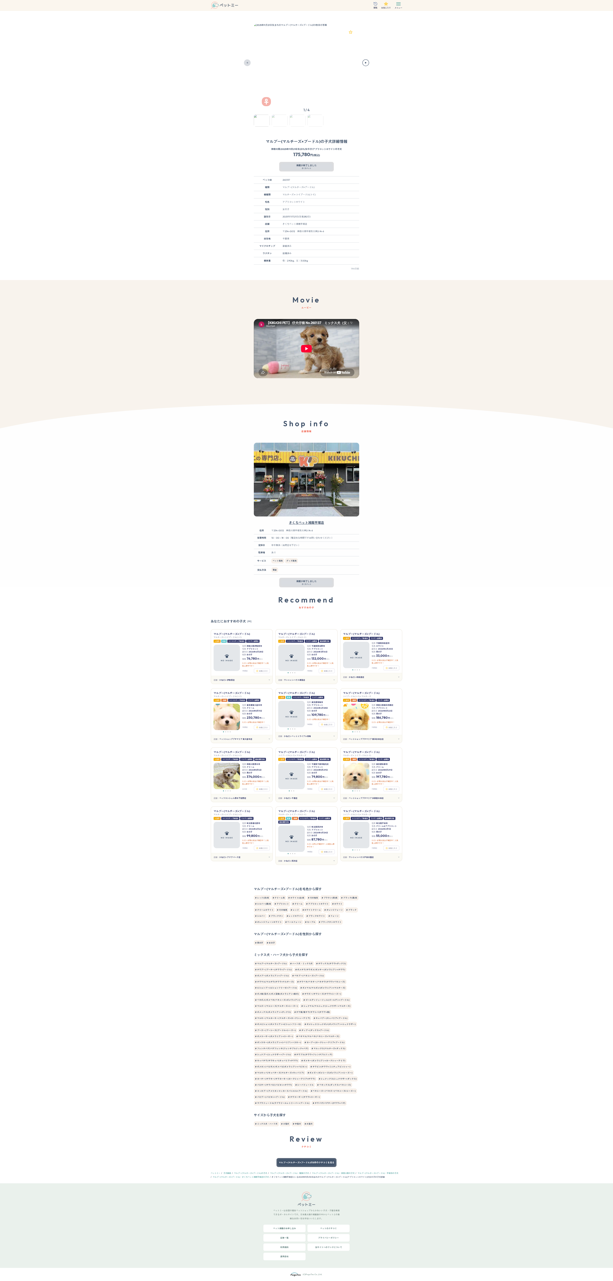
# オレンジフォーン (333, 910)
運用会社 (284, 1256)
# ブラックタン (276, 916)
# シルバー (260, 916)
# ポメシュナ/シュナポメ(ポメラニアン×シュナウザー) (330, 1024)
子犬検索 (227, 1173)
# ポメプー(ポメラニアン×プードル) (272, 975)
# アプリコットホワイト (317, 904)
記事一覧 (284, 1237)
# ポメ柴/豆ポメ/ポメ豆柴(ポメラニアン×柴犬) (277, 994)
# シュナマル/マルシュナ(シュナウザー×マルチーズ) (325, 1006)
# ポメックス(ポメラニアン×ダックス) (273, 1012)
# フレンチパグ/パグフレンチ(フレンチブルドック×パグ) (281, 1048)
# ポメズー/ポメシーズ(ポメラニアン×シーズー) (330, 1073)
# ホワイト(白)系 (296, 898)
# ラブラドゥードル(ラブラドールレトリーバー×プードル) (282, 1103)
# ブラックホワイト (315, 916)
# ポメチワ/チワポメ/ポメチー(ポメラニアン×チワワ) (320, 969)
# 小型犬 (285, 1124)
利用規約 (284, 1247)
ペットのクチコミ (328, 1228)
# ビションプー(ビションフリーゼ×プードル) (276, 988)
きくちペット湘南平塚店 (306, 523)
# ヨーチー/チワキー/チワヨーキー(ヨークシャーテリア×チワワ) (285, 1079)
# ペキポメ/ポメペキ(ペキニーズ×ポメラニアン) (277, 1000)
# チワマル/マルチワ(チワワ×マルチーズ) (274, 982)
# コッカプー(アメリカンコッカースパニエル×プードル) (281, 1091)
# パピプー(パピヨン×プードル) (270, 1097)
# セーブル (310, 922)
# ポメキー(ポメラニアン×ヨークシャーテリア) (323, 1060)
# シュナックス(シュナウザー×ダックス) (338, 1079)
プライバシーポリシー (328, 1237)
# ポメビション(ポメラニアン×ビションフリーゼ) (278, 1024)
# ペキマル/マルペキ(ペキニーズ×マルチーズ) (317, 1036)
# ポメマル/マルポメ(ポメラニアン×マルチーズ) (322, 988)
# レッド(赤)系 (262, 898)
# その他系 (313, 898)
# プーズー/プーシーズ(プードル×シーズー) (275, 1030)
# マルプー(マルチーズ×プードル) (271, 963)
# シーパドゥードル (304, 1085)
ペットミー (215, 1173)
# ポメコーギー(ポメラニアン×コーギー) (274, 1036)
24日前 (244, 789)
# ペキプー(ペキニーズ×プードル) (308, 975)
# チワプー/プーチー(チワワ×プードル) (273, 969)
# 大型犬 (309, 1124)
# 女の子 (271, 943)
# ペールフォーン (293, 922)
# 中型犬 (297, 1124)
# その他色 (282, 910)
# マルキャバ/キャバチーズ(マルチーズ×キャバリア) (279, 1073)
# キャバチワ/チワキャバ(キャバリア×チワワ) (276, 1060)
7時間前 (245, 671)
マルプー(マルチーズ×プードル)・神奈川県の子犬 (333, 1173)
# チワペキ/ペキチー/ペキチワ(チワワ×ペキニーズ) (321, 982)
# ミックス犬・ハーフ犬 (266, 1124)
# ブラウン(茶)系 (330, 898)
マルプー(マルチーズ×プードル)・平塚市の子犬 (378, 1173)
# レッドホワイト (295, 916)
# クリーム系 (279, 898)
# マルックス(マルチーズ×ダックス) (328, 1048)
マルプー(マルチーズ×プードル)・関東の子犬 (289, 1173)
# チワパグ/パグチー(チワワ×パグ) (329, 1103)
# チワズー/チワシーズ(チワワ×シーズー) (321, 994)
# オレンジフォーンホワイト (268, 922)
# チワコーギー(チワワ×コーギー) (304, 1097)
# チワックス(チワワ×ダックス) (331, 963)
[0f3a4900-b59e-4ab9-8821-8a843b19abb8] (351, 32)
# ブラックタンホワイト (330, 922)
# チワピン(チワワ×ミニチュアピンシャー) (330, 1066)
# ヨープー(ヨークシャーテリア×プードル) (324, 1042)
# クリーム (297, 904)
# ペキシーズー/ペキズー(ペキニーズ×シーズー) (333, 1091)
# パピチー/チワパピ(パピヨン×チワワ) (273, 1085)
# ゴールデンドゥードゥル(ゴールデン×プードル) (326, 1000)
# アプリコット (282, 904)
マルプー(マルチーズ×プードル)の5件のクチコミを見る (306, 1162)
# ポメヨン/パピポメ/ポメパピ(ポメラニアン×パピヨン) (281, 1066)
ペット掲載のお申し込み (284, 1228)
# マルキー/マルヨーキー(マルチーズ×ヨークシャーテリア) (282, 1018)
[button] (247, 62)
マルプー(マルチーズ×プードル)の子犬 (250, 1173)
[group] (306, 62)
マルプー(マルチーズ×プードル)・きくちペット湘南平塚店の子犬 (241, 1177)
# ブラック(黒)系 (349, 898)
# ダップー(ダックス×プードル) (314, 1030)
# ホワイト (337, 904)
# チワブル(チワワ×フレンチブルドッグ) (313, 1054)
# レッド (295, 910)
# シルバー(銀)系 (263, 904)
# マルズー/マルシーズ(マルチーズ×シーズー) (276, 1006)
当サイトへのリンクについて (328, 1247)
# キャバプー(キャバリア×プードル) (330, 1018)
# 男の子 (259, 943)
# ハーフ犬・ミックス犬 (301, 963)
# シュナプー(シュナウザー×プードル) (273, 1054)
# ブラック (351, 910)
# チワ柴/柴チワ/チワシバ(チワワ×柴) (312, 1012)
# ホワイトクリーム (312, 910)
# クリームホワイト (264, 910)
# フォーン (334, 916)
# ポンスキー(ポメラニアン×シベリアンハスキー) (278, 1042)
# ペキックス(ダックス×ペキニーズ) (334, 1085)
